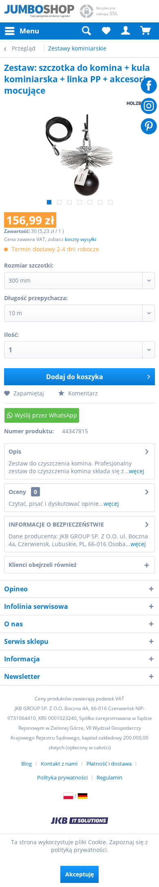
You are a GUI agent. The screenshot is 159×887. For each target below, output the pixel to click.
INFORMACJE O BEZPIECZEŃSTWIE (56, 524)
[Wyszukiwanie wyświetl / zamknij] (86, 31)
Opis (15, 451)
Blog (26, 763)
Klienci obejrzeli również (43, 565)
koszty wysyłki (80, 239)
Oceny (17, 492)
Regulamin (109, 777)
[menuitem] (21, 31)
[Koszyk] (146, 31)
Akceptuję (79, 874)
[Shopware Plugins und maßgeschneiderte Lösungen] (79, 821)
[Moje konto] (126, 31)
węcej (136, 471)
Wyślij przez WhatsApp (46, 415)
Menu (29, 30)
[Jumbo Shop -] (39, 11)
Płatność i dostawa (109, 763)
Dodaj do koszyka (74, 376)
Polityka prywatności (62, 777)
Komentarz (82, 393)
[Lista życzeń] (106, 31)
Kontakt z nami (59, 763)
